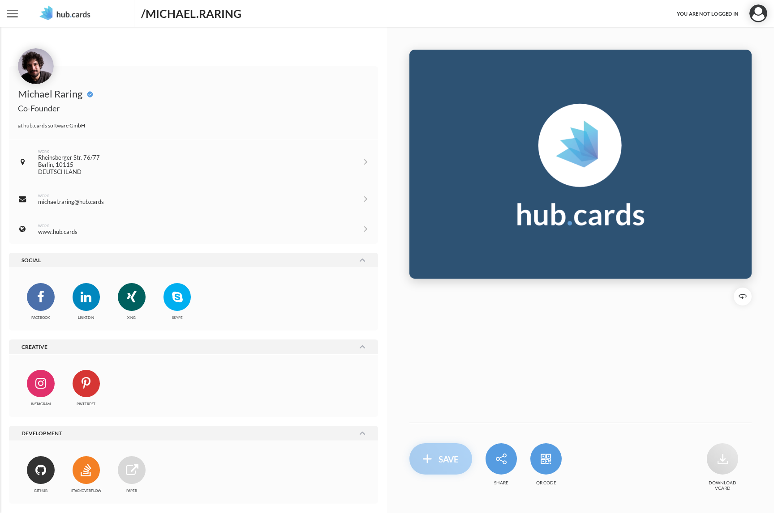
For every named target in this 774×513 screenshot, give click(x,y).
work (43, 151)
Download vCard (722, 485)
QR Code (546, 482)
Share (501, 482)
